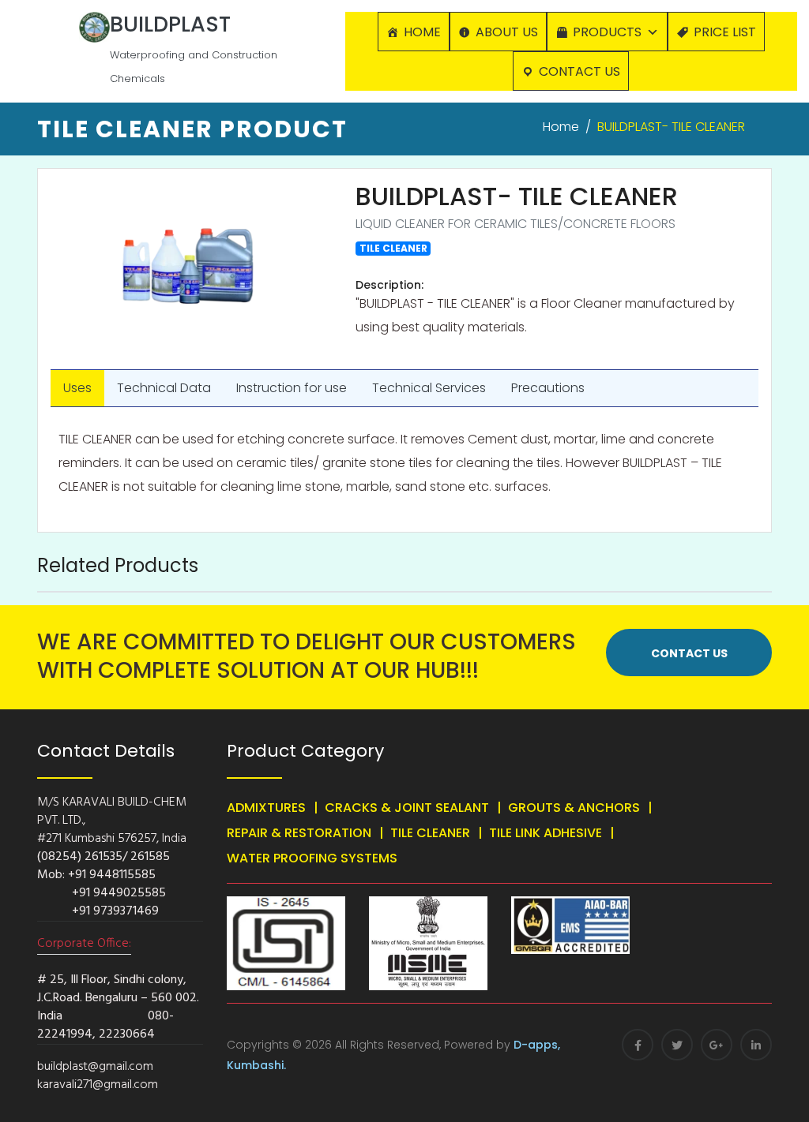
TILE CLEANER (430, 833)
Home (422, 32)
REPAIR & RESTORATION (299, 833)
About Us (507, 32)
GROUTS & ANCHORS (574, 807)
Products (607, 32)
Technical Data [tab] (164, 388)
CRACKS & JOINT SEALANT (407, 807)
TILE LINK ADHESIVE (545, 833)
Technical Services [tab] (429, 388)
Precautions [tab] (548, 388)
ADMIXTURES (266, 807)
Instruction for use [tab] (291, 388)
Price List (725, 32)
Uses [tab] (77, 388)
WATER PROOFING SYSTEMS (312, 858)
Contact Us (579, 71)
